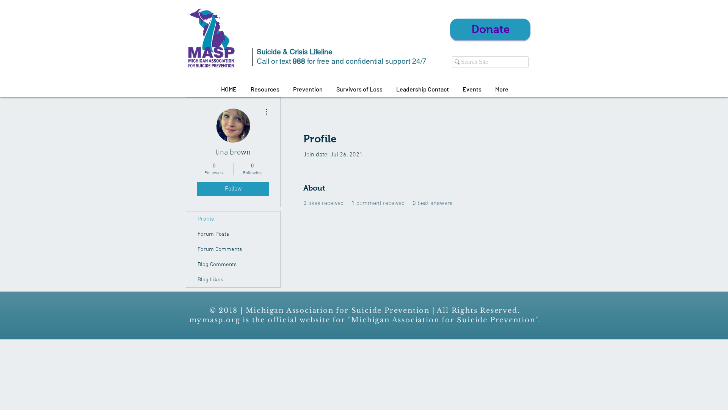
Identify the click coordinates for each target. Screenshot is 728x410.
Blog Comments (217, 264)
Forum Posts (213, 234)
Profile (206, 219)
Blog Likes (210, 279)
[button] (264, 89)
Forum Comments (220, 249)
